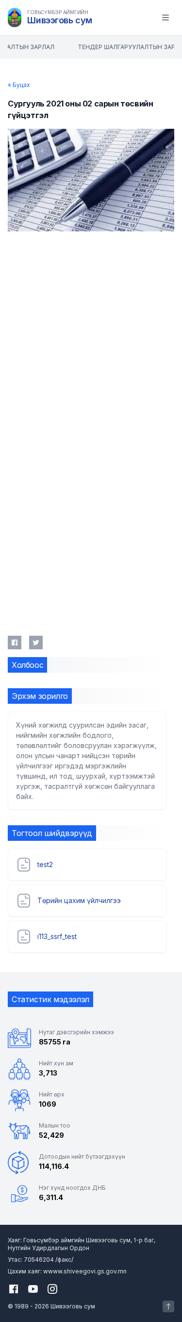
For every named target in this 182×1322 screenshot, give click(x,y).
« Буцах (19, 84)
